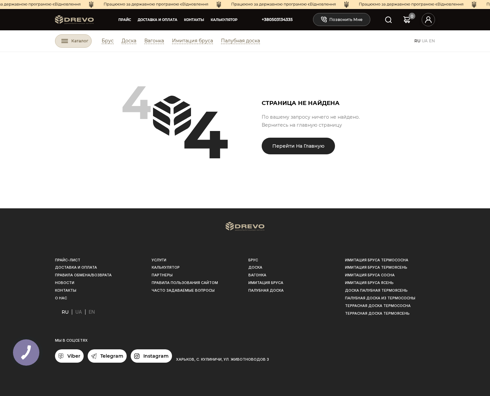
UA (425, 40)
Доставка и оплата (157, 20)
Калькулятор (224, 20)
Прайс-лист (67, 260)
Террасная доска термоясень (377, 313)
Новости (64, 282)
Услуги (159, 260)
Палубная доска (240, 41)
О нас (61, 298)
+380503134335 (277, 19)
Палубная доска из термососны (380, 298)
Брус (108, 41)
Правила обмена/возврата (83, 275)
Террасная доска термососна (378, 305)
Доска (129, 41)
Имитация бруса (192, 41)
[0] (406, 19)
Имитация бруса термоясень (376, 267)
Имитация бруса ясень (369, 282)
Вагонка (154, 41)
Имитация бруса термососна (376, 260)
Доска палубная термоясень (376, 290)
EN (432, 40)
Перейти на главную (298, 146)
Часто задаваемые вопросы (183, 290)
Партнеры (162, 275)
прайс (124, 20)
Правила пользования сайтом (185, 282)
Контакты (194, 20)
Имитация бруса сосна (370, 275)
